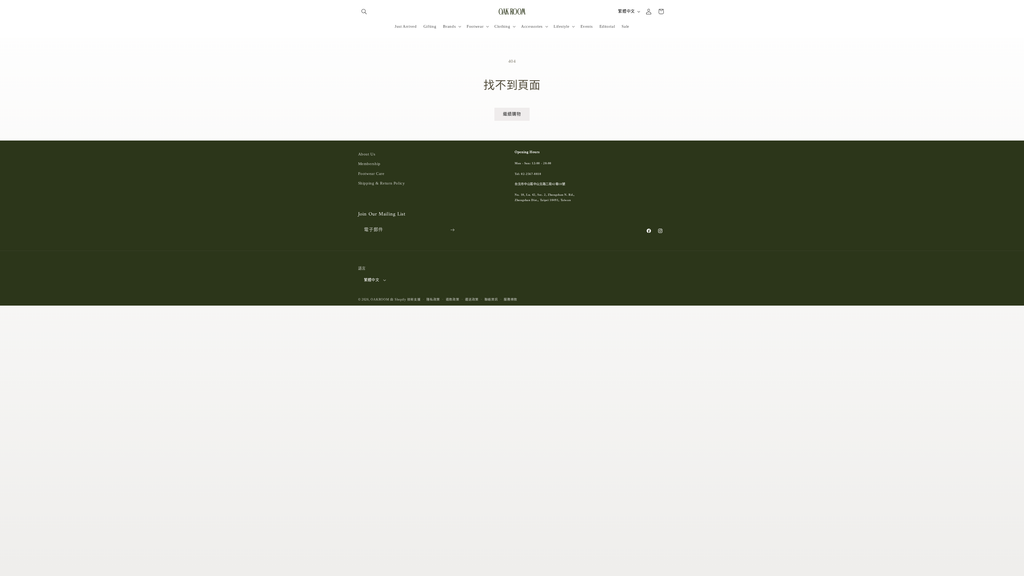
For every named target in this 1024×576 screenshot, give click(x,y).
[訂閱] (452, 230)
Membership (369, 164)
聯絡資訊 (491, 299)
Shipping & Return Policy (381, 183)
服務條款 (510, 299)
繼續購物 (512, 114)
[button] (364, 11)
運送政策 (472, 299)
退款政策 (452, 299)
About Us (366, 154)
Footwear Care (371, 173)
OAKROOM (380, 299)
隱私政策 (433, 299)
